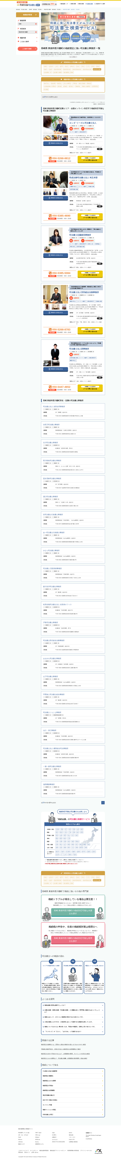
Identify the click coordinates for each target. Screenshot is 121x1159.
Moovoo (20, 1139)
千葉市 (74, 854)
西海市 (98, 66)
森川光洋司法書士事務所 (52, 586)
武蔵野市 (82, 295)
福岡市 (78, 851)
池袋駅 (90, 125)
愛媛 (85, 844)
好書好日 (54, 1137)
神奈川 (61, 832)
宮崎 (77, 847)
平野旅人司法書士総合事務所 (54, 694)
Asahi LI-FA (71, 1139)
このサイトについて (23, 1150)
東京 (57, 832)
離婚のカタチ (21, 1144)
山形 (78, 829)
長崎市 (45, 66)
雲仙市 (77, 66)
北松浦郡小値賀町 (57, 72)
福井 (77, 835)
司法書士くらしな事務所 (52, 712)
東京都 (73, 125)
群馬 (82, 832)
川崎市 (69, 854)
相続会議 (71, 1135)
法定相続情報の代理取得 (50, 86)
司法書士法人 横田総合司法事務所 (55, 748)
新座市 (81, 180)
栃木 (78, 832)
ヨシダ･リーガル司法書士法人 (82, 123)
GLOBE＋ (54, 1135)
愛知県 (73, 237)
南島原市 (72, 66)
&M (19, 1135)
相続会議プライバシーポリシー (58, 1150)
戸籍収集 (75, 83)
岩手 (66, 829)
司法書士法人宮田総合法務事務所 (84, 292)
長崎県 (47, 409)
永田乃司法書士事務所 (51, 424)
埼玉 (66, 832)
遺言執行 (71, 86)
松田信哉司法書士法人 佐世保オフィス (57, 604)
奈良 (69, 841)
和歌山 (77, 841)
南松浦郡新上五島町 (68, 72)
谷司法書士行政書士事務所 (53, 514)
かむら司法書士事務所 (51, 550)
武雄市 (55, 643)
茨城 (74, 832)
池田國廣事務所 (49, 784)
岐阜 (65, 838)
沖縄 (86, 847)
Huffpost (37, 1137)
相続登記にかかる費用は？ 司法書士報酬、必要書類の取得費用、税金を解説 (64, 1058)
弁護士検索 (73, 3)
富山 (69, 835)
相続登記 (59, 83)
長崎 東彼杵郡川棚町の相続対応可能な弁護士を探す (73, 912)
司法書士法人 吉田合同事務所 (54, 406)
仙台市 (57, 854)
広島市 (93, 851)
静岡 (61, 838)
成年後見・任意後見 (62, 86)
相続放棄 (53, 83)
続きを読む (93, 139)
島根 (73, 844)
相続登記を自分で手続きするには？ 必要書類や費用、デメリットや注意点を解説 (65, 1053)
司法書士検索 (89, 3)
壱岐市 (45, 69)
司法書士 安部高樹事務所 (52, 568)
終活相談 (46, 89)
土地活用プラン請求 (100, 3)
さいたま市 (63, 854)
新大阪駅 (90, 351)
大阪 (57, 841)
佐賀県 (47, 481)
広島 (57, 844)
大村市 (56, 66)
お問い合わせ (34, 1152)
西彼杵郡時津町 (57, 69)
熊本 (69, 847)
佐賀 (61, 847)
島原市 (66, 66)
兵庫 (61, 841)
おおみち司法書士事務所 (52, 658)
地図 (100, 148)
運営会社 (20, 1152)
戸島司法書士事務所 (50, 622)
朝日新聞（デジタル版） (24, 1132)
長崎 (65, 847)
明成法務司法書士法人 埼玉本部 (83, 177)
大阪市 (81, 351)
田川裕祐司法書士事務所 (52, 460)
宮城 (74, 829)
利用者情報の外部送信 (73, 1150)
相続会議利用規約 (44, 1150)
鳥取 (69, 844)
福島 (82, 829)
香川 (77, 844)
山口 (65, 844)
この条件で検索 (26, 48)
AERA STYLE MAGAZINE (58, 1141)
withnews (20, 1141)
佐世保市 (51, 66)
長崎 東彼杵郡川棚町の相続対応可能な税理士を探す (73, 939)
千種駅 (90, 237)
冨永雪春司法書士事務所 (52, 478)
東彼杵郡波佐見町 (87, 69)
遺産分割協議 (82, 83)
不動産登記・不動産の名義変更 (82, 86)
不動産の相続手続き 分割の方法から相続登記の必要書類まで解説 (61, 1049)
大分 (73, 847)
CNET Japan (38, 1132)
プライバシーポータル (86, 1150)
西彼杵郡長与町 (67, 69)
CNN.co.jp (37, 1135)
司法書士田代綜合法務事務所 (54, 640)
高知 (88, 844)
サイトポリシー (34, 1150)
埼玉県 (73, 180)
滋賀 (73, 841)
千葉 (70, 832)
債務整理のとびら (39, 1144)
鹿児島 (81, 847)
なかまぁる (54, 1139)
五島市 (82, 66)
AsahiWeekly (89, 1138)
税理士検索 (81, 3)
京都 (65, 841)
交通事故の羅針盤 (73, 1141)
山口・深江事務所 (49, 730)
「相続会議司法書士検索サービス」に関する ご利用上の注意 (60, 859)
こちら (78, 861)
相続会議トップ (64, 3)
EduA (19, 1137)
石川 (73, 835)
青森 (62, 829)
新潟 (57, 835)
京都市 (88, 851)
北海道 (57, 829)
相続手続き (46, 83)
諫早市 (61, 66)
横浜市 (57, 851)
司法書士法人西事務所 (79, 349)
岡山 (61, 844)
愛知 (57, 838)
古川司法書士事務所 (50, 442)
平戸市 (87, 66)
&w (22, 1135)
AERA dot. (37, 1139)
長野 (65, 835)
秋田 (70, 829)
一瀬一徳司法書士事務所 (52, 766)
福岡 (57, 847)
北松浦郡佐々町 (47, 72)
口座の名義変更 (67, 83)
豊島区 (81, 125)
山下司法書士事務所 (50, 676)
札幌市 (73, 851)
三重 (69, 838)
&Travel (26, 1135)
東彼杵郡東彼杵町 (77, 69)
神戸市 (83, 851)
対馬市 (92, 66)
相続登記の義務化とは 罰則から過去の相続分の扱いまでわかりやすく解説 (63, 1044)
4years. (70, 1132)
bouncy (37, 1141)
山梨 (61, 835)
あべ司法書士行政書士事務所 (54, 532)
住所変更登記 (95, 86)
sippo (53, 1132)
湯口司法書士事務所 (50, 496)
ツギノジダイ (72, 1137)
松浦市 (50, 69)
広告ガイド (27, 1152)
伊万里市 (56, 481)
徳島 (81, 844)
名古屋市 (82, 237)
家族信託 (89, 83)
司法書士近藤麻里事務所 (80, 235)
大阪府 (73, 351)
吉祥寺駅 (90, 295)
